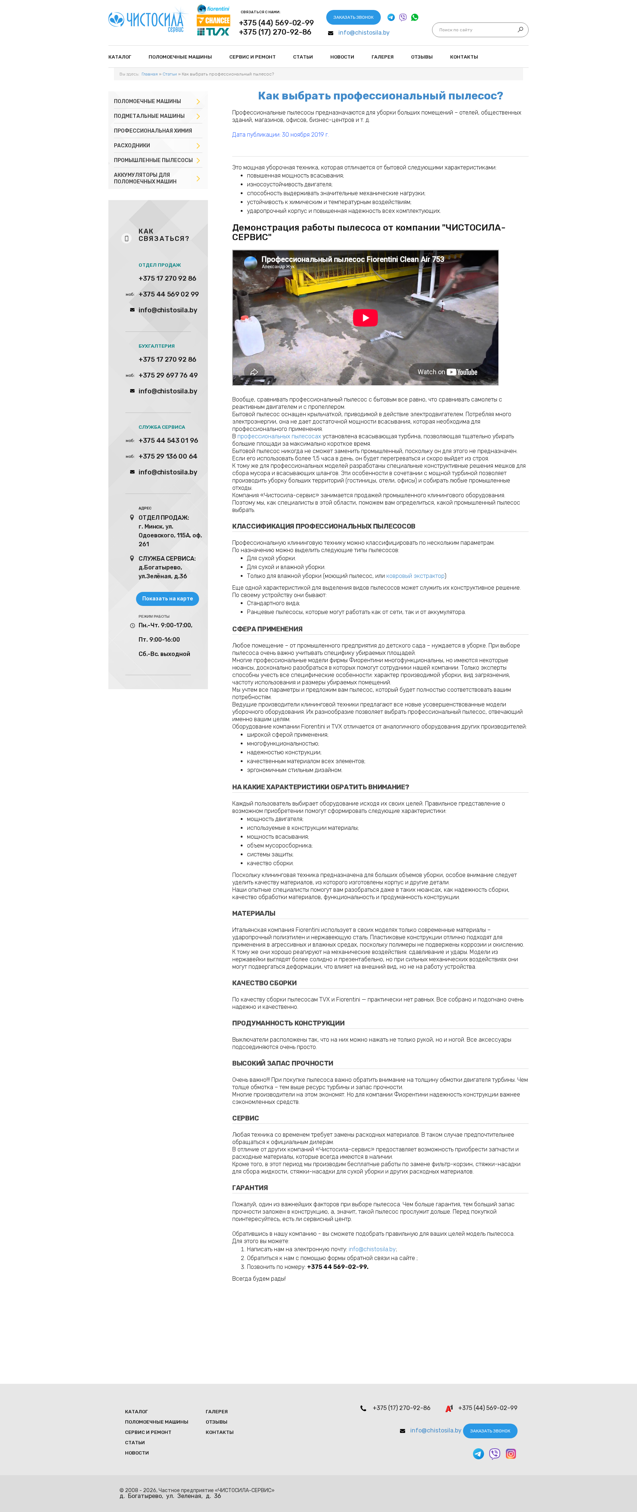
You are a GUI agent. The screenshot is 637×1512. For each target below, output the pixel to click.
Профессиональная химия (153, 131)
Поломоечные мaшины (180, 57)
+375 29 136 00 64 (168, 456)
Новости (342, 57)
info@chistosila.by (364, 32)
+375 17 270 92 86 (167, 278)
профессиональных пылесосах (279, 436)
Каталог (119, 57)
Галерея (383, 57)
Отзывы (422, 57)
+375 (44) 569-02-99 (276, 22)
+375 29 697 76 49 (168, 375)
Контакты (464, 57)
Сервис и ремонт (252, 57)
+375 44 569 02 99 (169, 294)
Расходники (132, 146)
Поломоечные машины (147, 101)
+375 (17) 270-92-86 (275, 32)
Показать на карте (167, 599)
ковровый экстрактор (415, 575)
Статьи (303, 57)
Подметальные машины (149, 116)
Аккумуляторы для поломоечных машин (145, 178)
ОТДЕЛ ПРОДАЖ (160, 265)
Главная (150, 74)
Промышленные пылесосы (153, 160)
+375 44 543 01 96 (168, 440)
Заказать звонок (353, 17)
